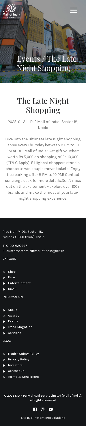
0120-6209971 (17, 245)
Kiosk (12, 289)
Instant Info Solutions (49, 418)
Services (14, 333)
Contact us (16, 371)
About (12, 310)
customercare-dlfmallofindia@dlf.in (35, 251)
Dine (11, 277)
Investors (15, 365)
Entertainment (19, 283)
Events (13, 321)
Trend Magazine (20, 327)
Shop (12, 272)
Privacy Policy (18, 359)
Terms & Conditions (23, 377)
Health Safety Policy (23, 354)
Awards (13, 315)
